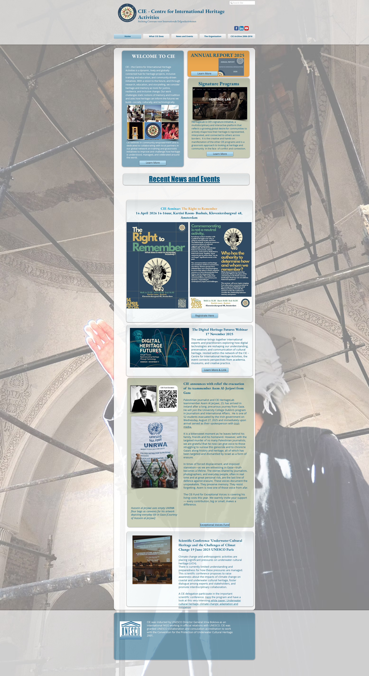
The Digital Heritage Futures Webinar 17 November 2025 (220, 331)
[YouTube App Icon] (246, 28)
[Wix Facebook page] (236, 28)
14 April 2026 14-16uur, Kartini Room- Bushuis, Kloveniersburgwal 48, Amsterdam (189, 213)
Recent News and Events (184, 179)
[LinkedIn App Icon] (241, 28)
